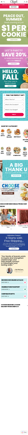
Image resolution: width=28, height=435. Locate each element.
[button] (14, 7)
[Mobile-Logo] (14, 2)
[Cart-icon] (26, 2)
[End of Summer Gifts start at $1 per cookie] (14, 28)
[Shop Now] (14, 242)
